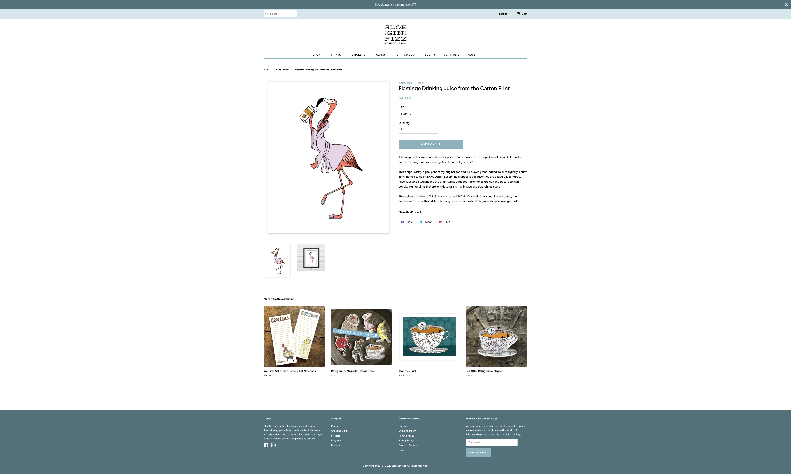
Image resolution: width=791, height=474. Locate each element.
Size (401, 107)
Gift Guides (406, 54)
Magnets (336, 440)
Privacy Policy (406, 440)
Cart (524, 13)
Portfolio (452, 54)
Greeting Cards (340, 430)
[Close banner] (786, 4)
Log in (503, 13)
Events (430, 54)
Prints (336, 54)
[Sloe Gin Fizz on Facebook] (266, 446)
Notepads (336, 445)
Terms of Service (408, 445)
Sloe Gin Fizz (399, 465)
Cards (381, 54)
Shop (317, 54)
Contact (403, 426)
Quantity (404, 123)
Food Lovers (282, 69)
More (472, 54)
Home (267, 69)
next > (422, 82)
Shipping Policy (407, 430)
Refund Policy (406, 435)
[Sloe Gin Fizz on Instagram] (273, 446)
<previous (405, 82)
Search (402, 449)
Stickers (359, 54)
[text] (395, 4)
